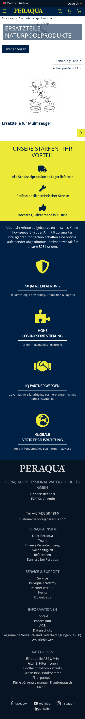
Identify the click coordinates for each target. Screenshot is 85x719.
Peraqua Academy (42, 583)
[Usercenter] (69, 11)
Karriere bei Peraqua (42, 559)
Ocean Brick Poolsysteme (42, 673)
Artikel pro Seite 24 (66, 68)
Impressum (42, 621)
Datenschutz (42, 630)
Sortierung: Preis (67, 61)
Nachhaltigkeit (42, 550)
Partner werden (42, 588)
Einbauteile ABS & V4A (42, 658)
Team (42, 540)
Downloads (42, 597)
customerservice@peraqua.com (42, 519)
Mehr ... (42, 687)
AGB (42, 625)
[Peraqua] (28, 11)
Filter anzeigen (15, 49)
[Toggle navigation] (4, 11)
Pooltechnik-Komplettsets (42, 668)
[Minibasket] (78, 11)
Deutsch (73, 3)
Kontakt (42, 616)
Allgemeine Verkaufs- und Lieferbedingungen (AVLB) (42, 635)
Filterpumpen (42, 677)
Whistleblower (42, 640)
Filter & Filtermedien (42, 663)
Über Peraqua (42, 536)
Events (42, 592)
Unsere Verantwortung (42, 545)
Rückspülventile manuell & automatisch (42, 682)
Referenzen (42, 555)
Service (42, 578)
